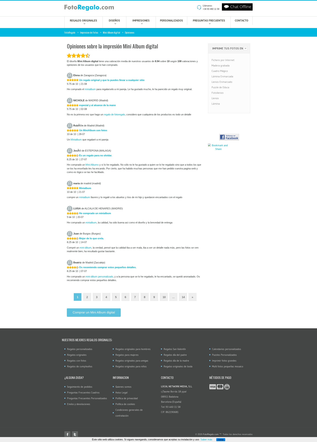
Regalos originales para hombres (133, 349)
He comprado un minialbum (94, 213)
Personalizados (171, 20)
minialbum (90, 89)
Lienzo (215, 98)
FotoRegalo (69, 32)
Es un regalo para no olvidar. (95, 155)
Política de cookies (125, 404)
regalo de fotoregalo (114, 114)
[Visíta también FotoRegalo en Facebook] (229, 137)
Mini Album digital (111, 32)
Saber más (206, 439)
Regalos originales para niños (131, 366)
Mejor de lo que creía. (91, 238)
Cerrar (221, 440)
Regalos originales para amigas (131, 360)
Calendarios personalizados (226, 349)
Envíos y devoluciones (78, 404)
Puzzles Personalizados (224, 354)
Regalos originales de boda (178, 366)
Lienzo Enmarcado (221, 81)
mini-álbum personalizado (99, 276)
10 (164, 297)
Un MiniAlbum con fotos (92, 130)
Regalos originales (83, 20)
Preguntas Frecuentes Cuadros (83, 392)
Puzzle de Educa (220, 87)
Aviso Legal (121, 392)
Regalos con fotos (76, 360)
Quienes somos (123, 386)
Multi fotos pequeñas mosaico (227, 366)
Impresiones (141, 20)
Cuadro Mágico (219, 71)
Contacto (241, 20)
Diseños (114, 20)
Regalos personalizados (79, 349)
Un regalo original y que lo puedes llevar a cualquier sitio (111, 80)
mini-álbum (85, 247)
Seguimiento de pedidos (79, 386)
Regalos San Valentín (175, 349)
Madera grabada (220, 65)
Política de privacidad (126, 398)
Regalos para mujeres (127, 354)
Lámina (215, 103)
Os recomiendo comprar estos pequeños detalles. (107, 267)
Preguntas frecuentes (209, 20)
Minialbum (76, 139)
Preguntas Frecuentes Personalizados (87, 398)
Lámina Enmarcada (222, 76)
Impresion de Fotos (89, 32)
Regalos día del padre (175, 354)
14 (183, 297)
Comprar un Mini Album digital (94, 312)
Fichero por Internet (222, 60)
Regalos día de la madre (176, 360)
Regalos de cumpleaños (79, 366)
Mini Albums (92, 164)
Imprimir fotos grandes (224, 360)
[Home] (89, 8)
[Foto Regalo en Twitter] (75, 434)
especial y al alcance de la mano (97, 105)
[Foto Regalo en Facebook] (67, 434)
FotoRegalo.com (211, 434)
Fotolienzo (217, 92)
